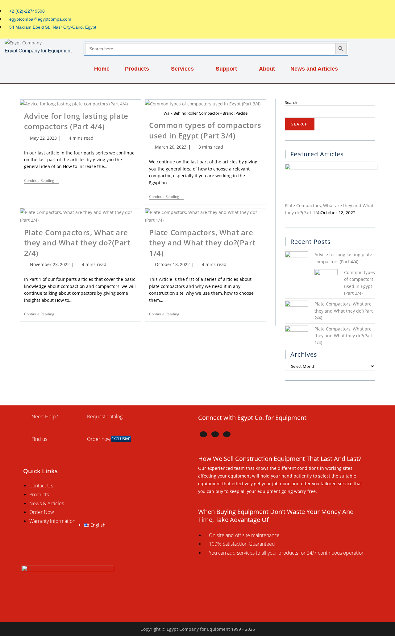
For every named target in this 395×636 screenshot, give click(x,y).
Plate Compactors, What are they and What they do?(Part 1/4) (202, 242)
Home (102, 69)
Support (226, 69)
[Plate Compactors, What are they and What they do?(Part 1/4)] (331, 183)
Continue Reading (41, 180)
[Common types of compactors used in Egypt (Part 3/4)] (326, 280)
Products (137, 69)
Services (182, 69)
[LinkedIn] (215, 434)
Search (291, 102)
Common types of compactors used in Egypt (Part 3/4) (205, 130)
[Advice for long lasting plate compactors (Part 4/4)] (296, 262)
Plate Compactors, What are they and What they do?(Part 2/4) (77, 242)
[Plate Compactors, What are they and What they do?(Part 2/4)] (296, 312)
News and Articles (314, 69)
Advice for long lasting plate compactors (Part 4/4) (76, 121)
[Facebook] (203, 434)
